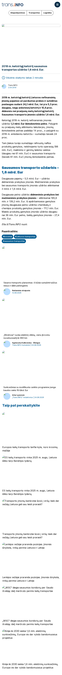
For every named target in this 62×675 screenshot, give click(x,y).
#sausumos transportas (14, 241)
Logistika (47, 13)
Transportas (34, 13)
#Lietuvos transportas (25, 236)
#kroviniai (7, 236)
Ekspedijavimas (18, 13)
